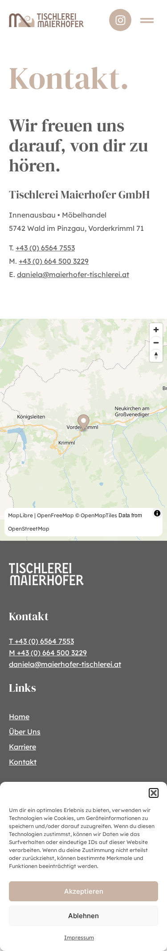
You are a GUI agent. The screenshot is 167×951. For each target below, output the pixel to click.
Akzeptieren (83, 891)
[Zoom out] (156, 342)
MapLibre (20, 515)
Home (19, 716)
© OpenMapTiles (96, 515)
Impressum (79, 937)
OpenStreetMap (28, 528)
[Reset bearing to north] (156, 355)
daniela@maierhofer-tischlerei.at (73, 274)
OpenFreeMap (55, 515)
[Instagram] (120, 20)
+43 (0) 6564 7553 (45, 247)
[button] (153, 793)
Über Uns (25, 731)
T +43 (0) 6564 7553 (41, 641)
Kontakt (23, 761)
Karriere (22, 746)
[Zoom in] (156, 329)
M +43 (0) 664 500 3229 (48, 652)
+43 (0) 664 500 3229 (54, 261)
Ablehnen (83, 915)
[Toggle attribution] (157, 513)
